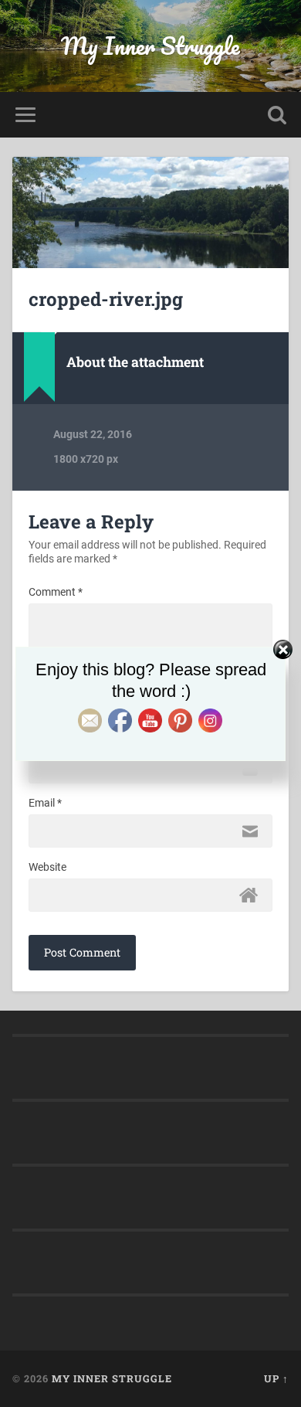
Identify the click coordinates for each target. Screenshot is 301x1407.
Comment (56, 591)
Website (47, 867)
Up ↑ (276, 1378)
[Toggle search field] (277, 115)
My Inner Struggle (150, 46)
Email (45, 802)
